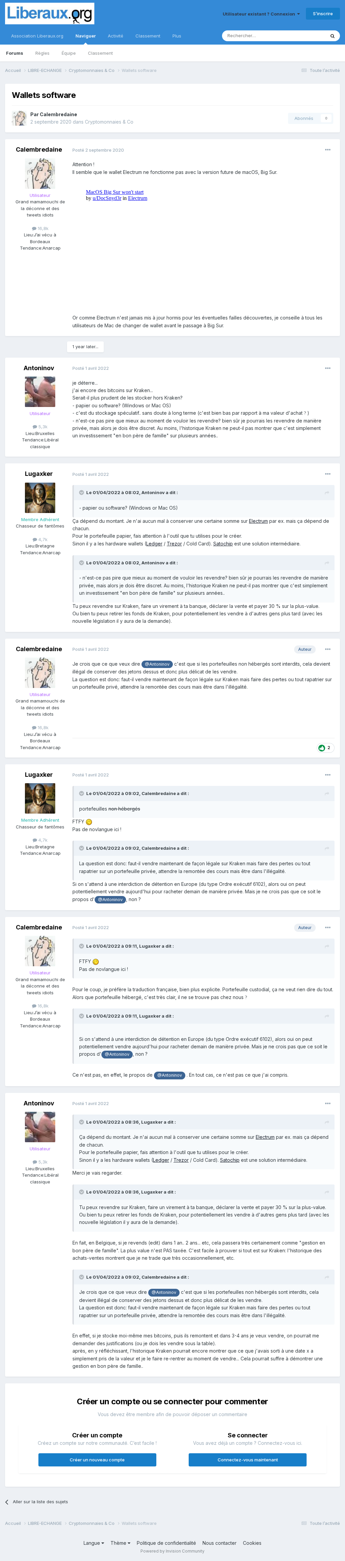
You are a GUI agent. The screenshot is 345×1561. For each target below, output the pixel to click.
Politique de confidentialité (166, 1543)
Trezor (174, 543)
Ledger (154, 543)
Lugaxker (39, 473)
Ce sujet (308, 35)
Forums (14, 53)
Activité (115, 36)
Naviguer (85, 36)
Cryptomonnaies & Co (109, 122)
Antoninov (39, 368)
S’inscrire (323, 13)
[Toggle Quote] (82, 492)
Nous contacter (219, 1543)
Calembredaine (58, 114)
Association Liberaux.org (37, 36)
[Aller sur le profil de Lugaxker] (40, 498)
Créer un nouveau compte (97, 1459)
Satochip (223, 543)
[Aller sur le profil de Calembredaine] (19, 118)
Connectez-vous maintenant (248, 1459)
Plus (176, 36)
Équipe (69, 53)
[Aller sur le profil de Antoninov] (40, 392)
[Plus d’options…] (328, 150)
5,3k (42, 426)
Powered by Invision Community (172, 1551)
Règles (42, 53)
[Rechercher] (332, 35)
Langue (92, 1543)
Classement (100, 53)
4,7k (42, 539)
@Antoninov (157, 664)
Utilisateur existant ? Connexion (260, 14)
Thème (119, 1543)
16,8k (42, 228)
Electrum (258, 521)
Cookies (252, 1543)
